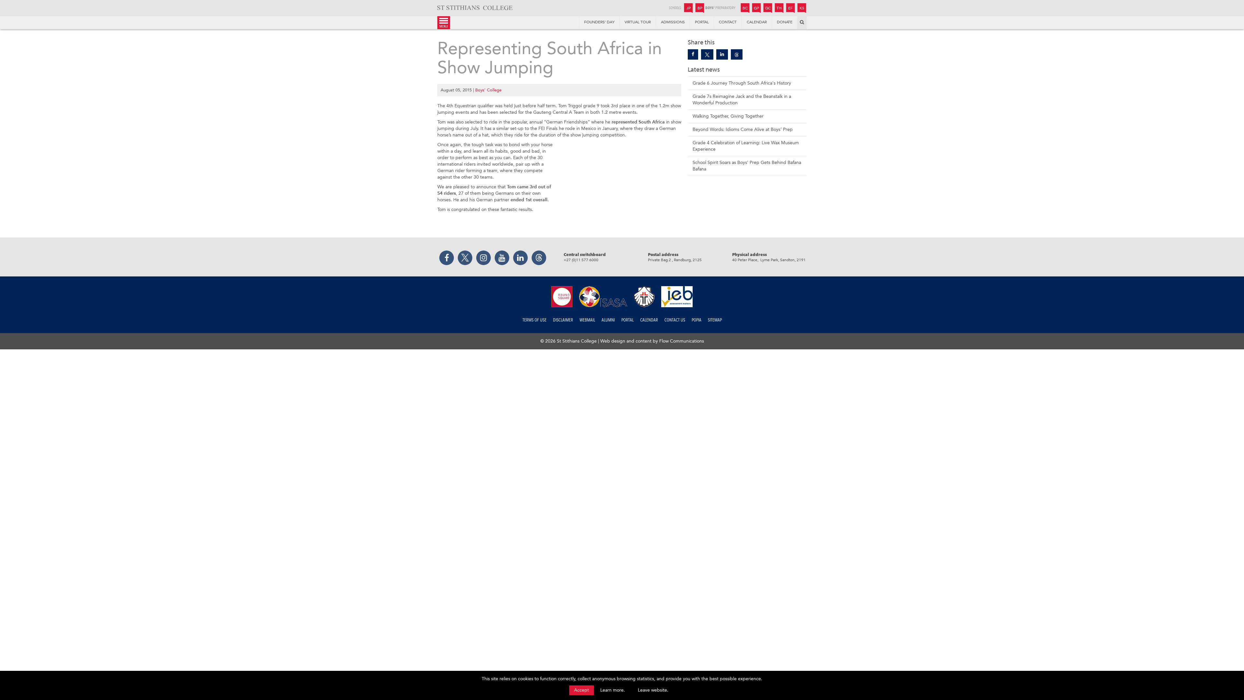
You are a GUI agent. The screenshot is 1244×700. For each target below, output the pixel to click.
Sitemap (715, 320)
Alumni (608, 320)
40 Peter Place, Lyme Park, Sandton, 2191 (769, 260)
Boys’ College (488, 90)
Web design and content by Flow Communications (652, 341)
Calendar (649, 320)
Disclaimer (563, 320)
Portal (627, 320)
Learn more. (612, 690)
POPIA (696, 320)
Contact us (674, 320)
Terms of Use (535, 320)
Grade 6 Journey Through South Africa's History (742, 83)
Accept (581, 690)
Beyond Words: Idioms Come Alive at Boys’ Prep (743, 129)
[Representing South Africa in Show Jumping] (693, 54)
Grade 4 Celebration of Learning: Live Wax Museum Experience (746, 146)
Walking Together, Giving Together (728, 116)
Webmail (587, 320)
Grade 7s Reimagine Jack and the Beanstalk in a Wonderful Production (742, 100)
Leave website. (653, 690)
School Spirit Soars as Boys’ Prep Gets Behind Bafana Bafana (747, 166)
